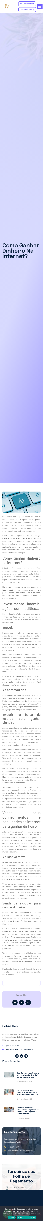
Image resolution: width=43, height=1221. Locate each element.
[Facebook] (26, 1056)
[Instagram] (17, 1056)
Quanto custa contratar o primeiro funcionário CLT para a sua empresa (28, 1075)
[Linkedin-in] (21, 1056)
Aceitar (11, 1217)
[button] (40, 6)
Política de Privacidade (26, 1217)
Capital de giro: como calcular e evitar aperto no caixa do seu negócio (27, 1092)
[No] (39, 1213)
